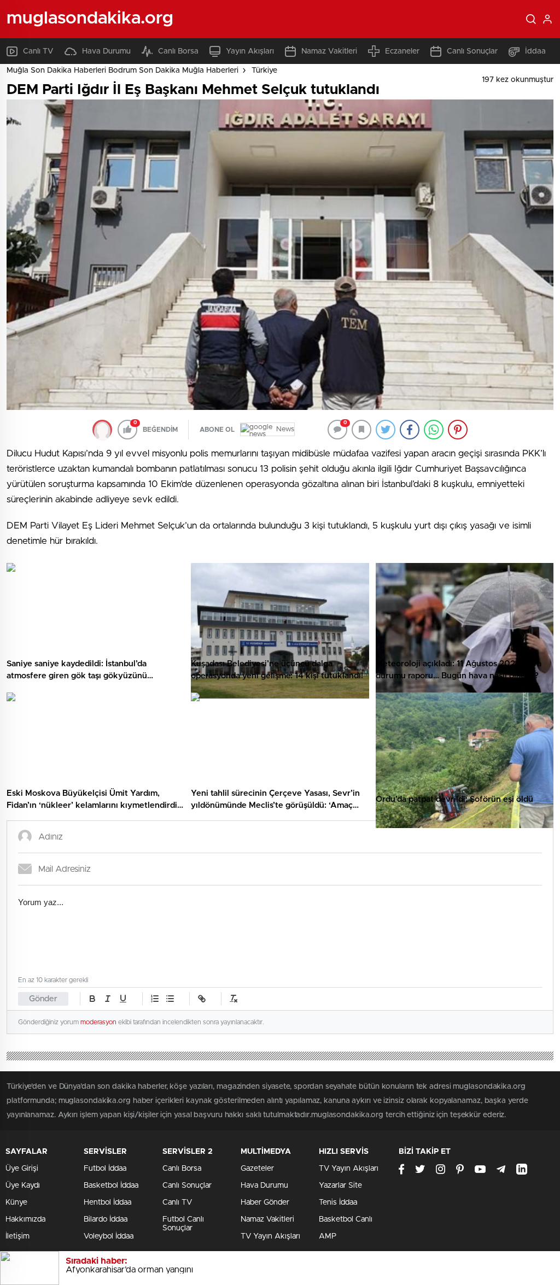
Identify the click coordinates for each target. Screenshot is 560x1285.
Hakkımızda (25, 1219)
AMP (327, 1236)
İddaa (535, 51)
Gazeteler (257, 1168)
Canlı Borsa (178, 51)
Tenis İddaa (338, 1202)
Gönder (43, 999)
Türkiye (264, 70)
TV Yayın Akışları (270, 1236)
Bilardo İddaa (105, 1219)
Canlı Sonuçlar (472, 51)
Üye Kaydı (22, 1185)
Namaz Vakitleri (329, 51)
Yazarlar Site (340, 1185)
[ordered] (154, 998)
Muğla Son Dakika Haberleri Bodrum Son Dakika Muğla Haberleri (122, 70)
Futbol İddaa (105, 1168)
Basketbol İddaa (111, 1185)
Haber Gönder (265, 1202)
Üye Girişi (21, 1168)
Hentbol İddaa (107, 1202)
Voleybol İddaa (108, 1236)
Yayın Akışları (250, 51)
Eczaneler (402, 51)
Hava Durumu (106, 51)
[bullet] (170, 998)
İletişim (17, 1236)
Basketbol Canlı (345, 1219)
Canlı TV (38, 51)
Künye (16, 1202)
